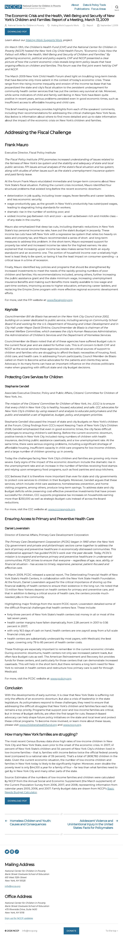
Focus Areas (98, 8)
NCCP (16, 930)
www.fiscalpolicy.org (59, 299)
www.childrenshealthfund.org (38, 724)
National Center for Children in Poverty (26, 25)
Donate (71, 931)
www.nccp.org (72, 724)
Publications (81, 8)
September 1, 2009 (109, 25)
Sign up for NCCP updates (19, 918)
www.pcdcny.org (60, 678)
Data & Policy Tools (94, 4)
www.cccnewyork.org (61, 509)
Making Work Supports (40, 40)
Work (58, 40)
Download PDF (17, 31)
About (75, 4)
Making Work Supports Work (65, 25)
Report (90, 25)
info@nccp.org (12, 886)
